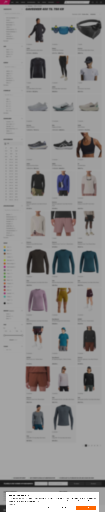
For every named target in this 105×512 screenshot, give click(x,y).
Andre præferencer (48, 507)
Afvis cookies (64, 507)
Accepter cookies (85, 507)
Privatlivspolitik (12, 504)
